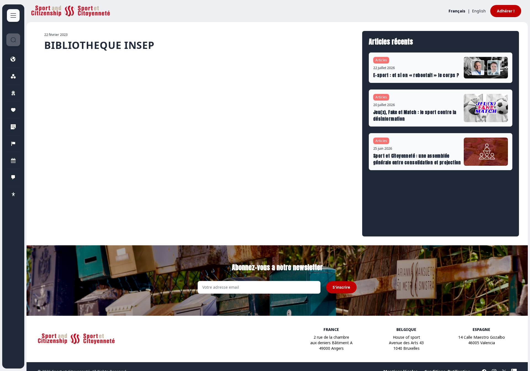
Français (457, 11)
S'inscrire (341, 287)
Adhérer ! (506, 11)
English (479, 11)
